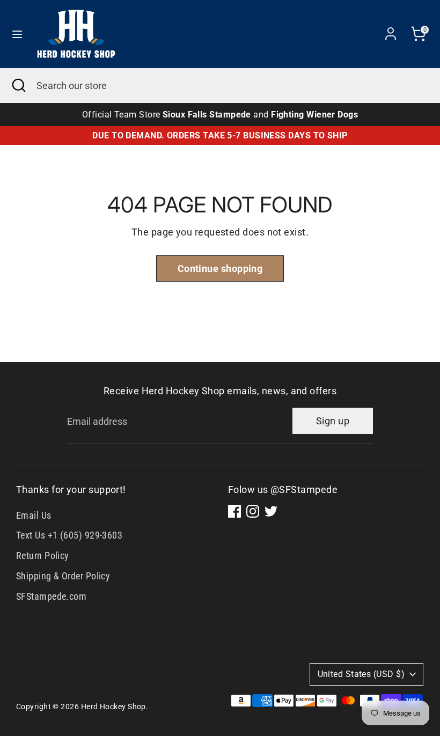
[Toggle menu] (17, 34)
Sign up (332, 420)
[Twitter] (271, 511)
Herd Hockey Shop (113, 706)
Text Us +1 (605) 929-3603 (69, 535)
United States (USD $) (361, 674)
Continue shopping (220, 268)
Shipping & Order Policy (63, 576)
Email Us (34, 515)
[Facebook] (234, 511)
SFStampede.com (51, 596)
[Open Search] (18, 85)
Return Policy (42, 555)
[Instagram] (252, 511)
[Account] (390, 30)
